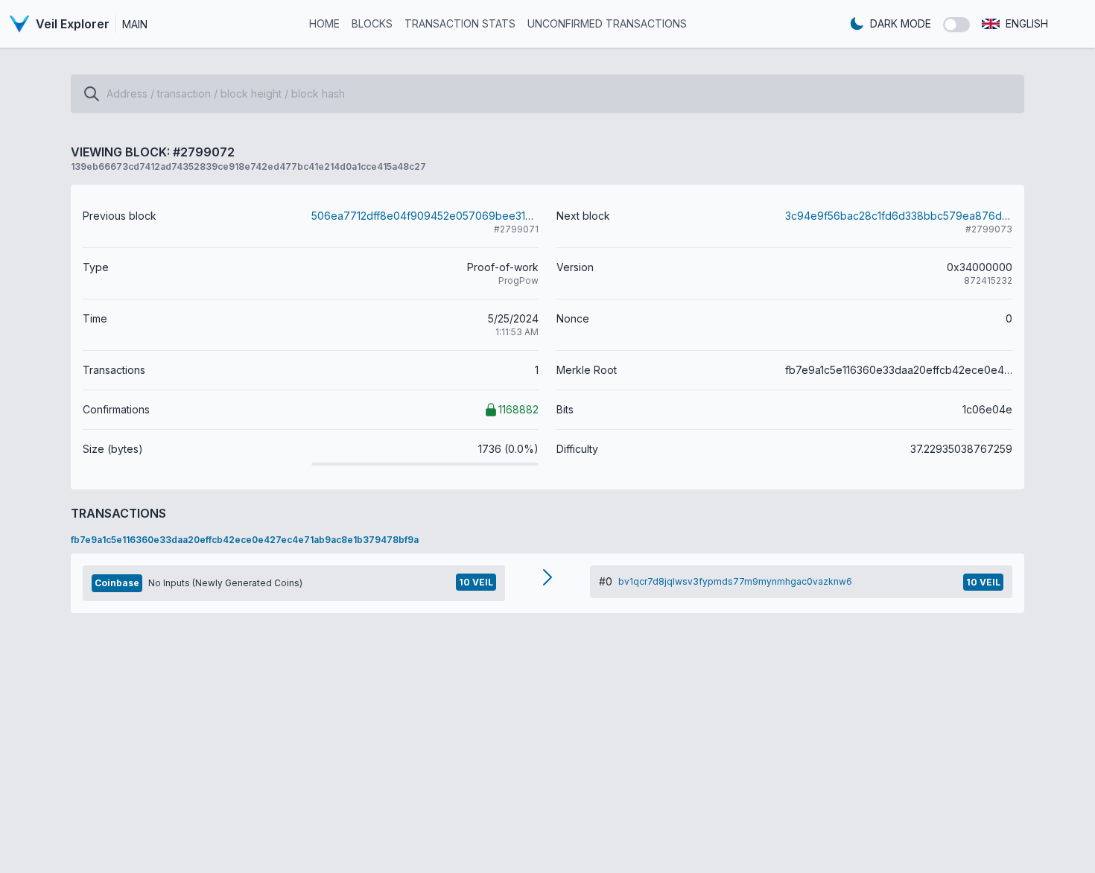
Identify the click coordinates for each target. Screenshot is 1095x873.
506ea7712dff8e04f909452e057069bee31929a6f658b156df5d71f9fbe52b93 (503, 215)
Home (324, 23)
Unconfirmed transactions (607, 23)
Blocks (372, 23)
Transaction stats (459, 23)
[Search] (92, 94)
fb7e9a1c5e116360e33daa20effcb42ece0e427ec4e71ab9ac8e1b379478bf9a (245, 539)
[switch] (956, 24)
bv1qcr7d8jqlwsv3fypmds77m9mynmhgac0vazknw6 (735, 581)
